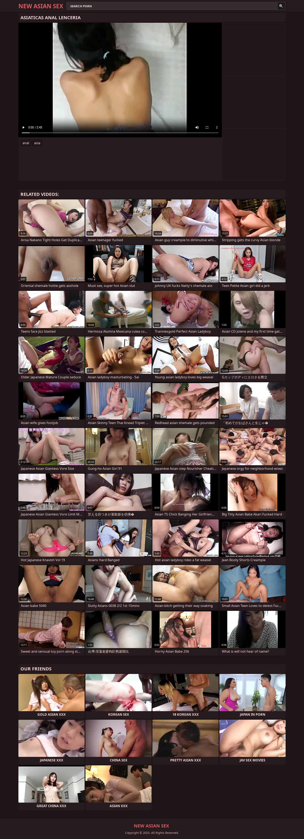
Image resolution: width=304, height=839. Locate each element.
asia (37, 143)
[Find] (281, 6)
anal (26, 143)
